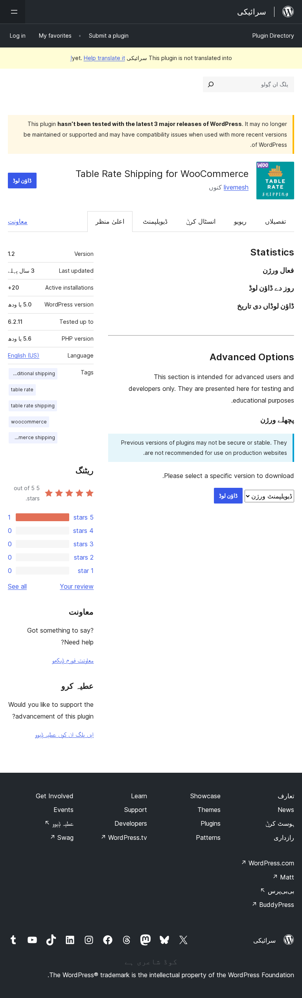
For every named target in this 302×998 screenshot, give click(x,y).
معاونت (18, 221)
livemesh (236, 187)
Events (63, 810)
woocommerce (29, 422)
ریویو (240, 221)
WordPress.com (267, 863)
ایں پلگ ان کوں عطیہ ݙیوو (64, 734)
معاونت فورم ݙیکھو (73, 660)
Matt (283, 877)
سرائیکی (264, 940)
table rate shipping (33, 406)
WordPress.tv (123, 837)
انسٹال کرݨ (200, 221)
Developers (130, 823)
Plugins (211, 823)
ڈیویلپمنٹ (155, 221)
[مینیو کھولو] (12, 12)
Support (135, 810)
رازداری (284, 837)
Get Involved (55, 796)
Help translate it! (97, 58)
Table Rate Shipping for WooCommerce (162, 173)
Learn (139, 796)
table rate (22, 389)
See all (17, 586)
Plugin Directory (273, 35)
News (286, 810)
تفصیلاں (275, 221)
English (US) (23, 355)
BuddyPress (272, 905)
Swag (62, 837)
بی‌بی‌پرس (277, 891)
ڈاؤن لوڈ (22, 180)
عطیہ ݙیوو (59, 823)
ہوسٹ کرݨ (279, 823)
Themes (209, 810)
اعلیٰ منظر (110, 221)
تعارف (286, 796)
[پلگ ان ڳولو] (211, 84)
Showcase (205, 796)
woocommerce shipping (32, 437)
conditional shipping (32, 373)
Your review (77, 586)
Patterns (208, 837)
